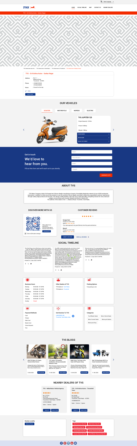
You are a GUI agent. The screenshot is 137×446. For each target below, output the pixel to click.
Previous (23, 129)
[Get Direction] (73, 317)
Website (47, 410)
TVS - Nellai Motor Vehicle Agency (53, 388)
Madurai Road (29, 424)
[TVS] (29, 7)
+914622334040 (37, 85)
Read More (41, 372)
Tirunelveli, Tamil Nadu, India (63, 317)
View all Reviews (81, 237)
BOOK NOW (81, 137)
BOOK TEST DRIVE (82, 141)
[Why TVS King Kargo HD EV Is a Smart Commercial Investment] (101, 351)
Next (113, 129)
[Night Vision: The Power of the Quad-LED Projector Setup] (79, 351)
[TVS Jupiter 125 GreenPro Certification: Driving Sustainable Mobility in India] (57, 351)
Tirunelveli (66, 289)
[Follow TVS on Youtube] (72, 443)
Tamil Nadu (66, 286)
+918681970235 (37, 83)
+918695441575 (76, 400)
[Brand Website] (75, 443)
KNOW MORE (81, 134)
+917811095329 (47, 402)
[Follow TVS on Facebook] (61, 443)
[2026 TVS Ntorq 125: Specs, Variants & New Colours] (36, 351)
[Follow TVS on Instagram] (68, 443)
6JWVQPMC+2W (60, 315)
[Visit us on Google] (65, 443)
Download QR (47, 231)
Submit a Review (67, 237)
